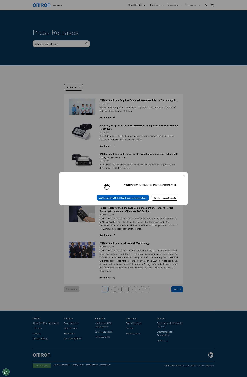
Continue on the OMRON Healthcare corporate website (123, 197)
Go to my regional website (165, 197)
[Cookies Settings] (6, 372)
